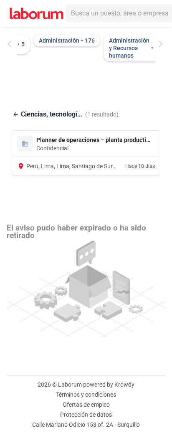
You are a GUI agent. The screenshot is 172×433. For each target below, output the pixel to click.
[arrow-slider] (11, 44)
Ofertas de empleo (86, 404)
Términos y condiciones (86, 394)
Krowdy (124, 384)
